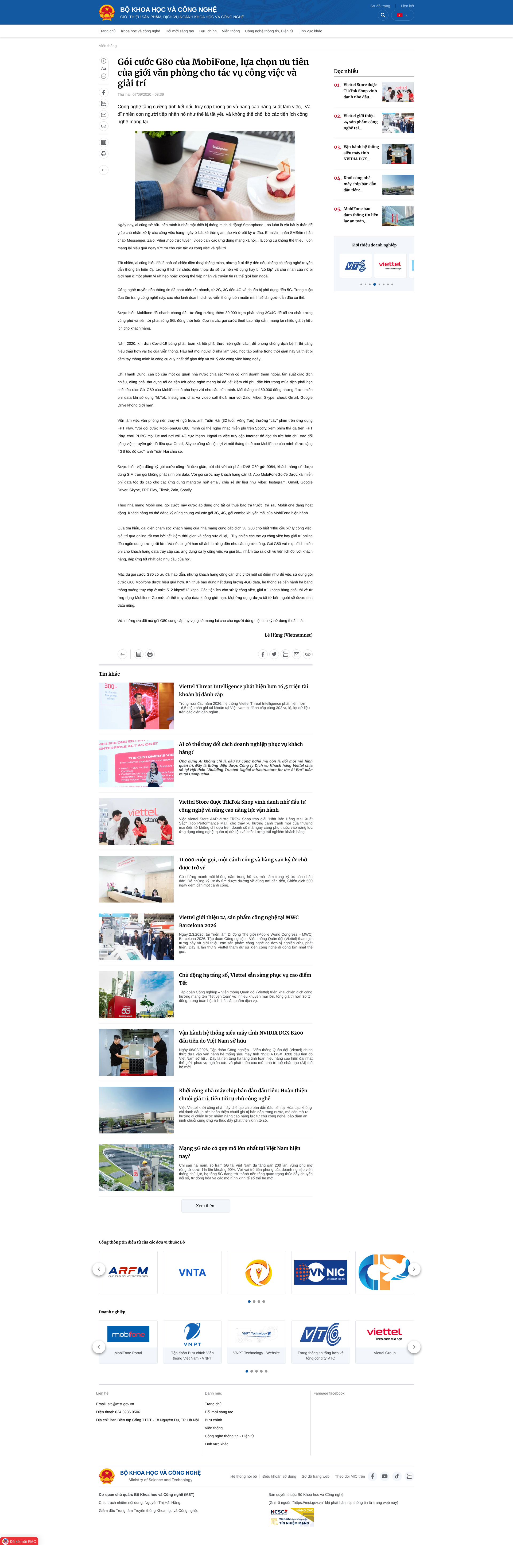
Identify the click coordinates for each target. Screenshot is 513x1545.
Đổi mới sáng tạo (180, 31)
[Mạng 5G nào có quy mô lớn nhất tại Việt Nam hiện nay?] (136, 1167)
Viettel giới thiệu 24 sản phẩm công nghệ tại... (361, 121)
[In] (103, 153)
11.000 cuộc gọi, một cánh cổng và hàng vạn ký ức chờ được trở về (243, 864)
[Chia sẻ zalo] (103, 104)
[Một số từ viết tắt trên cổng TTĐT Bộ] (103, 142)
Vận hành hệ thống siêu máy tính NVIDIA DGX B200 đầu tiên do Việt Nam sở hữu (241, 1037)
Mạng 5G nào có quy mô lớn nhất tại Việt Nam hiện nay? (239, 1152)
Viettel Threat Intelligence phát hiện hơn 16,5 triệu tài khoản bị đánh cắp (243, 690)
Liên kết (407, 6)
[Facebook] (372, 1476)
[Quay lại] (103, 170)
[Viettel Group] (390, 266)
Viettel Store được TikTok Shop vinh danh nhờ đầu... (360, 90)
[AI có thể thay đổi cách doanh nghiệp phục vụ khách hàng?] (136, 763)
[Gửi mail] (103, 115)
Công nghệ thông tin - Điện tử (229, 1436)
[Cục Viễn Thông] (192, 1272)
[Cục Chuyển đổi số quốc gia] (256, 1272)
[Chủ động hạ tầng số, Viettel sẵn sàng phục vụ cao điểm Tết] (136, 994)
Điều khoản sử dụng (279, 1476)
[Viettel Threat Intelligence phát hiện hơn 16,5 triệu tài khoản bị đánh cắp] (136, 706)
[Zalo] (409, 1476)
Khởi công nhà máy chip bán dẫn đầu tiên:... (360, 183)
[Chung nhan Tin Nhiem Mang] (291, 1517)
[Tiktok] (397, 1476)
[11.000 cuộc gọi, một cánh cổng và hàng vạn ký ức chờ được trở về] (136, 879)
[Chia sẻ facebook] (103, 92)
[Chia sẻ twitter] (274, 654)
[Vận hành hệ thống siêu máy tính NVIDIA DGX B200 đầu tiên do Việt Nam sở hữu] (136, 1052)
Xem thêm (206, 1206)
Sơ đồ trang (380, 6)
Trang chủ (107, 31)
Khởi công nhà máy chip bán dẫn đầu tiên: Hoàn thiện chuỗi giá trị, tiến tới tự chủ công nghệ (243, 1094)
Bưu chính (208, 31)
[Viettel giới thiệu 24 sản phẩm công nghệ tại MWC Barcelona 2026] (136, 936)
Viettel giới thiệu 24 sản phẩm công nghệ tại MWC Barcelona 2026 (239, 921)
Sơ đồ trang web (315, 1476)
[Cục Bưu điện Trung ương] (384, 1272)
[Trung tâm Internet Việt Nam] (320, 1272)
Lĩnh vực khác (310, 31)
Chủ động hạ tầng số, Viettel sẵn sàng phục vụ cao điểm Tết (245, 979)
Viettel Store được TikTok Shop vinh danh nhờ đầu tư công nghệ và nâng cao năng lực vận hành (242, 806)
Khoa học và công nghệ (140, 31)
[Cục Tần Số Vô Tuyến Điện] (128, 1272)
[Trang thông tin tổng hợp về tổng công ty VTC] (356, 266)
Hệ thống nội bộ (244, 1476)
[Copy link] (103, 126)
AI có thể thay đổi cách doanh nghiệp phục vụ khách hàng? (241, 748)
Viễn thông (231, 31)
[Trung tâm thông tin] (151, 1476)
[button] (249, 1301)
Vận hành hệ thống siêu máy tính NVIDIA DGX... (361, 152)
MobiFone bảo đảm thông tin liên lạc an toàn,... (361, 214)
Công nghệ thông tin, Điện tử (269, 31)
